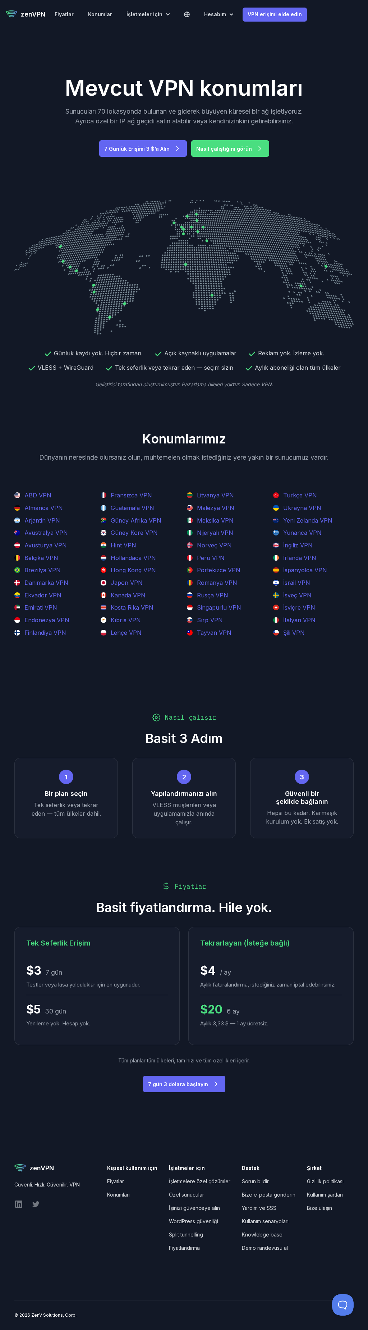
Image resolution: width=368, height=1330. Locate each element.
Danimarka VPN (46, 582)
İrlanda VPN (299, 557)
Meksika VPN (215, 520)
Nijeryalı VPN (215, 532)
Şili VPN (294, 632)
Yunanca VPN (302, 532)
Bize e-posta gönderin (268, 1195)
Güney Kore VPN (134, 532)
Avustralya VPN (46, 532)
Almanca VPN (43, 507)
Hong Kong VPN (133, 570)
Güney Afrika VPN (136, 520)
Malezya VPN (215, 507)
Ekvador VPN (42, 595)
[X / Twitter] (36, 1206)
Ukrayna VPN (302, 507)
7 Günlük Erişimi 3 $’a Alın (137, 149)
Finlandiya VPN (45, 632)
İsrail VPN (296, 582)
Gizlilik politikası (325, 1181)
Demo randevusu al (265, 1248)
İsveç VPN (297, 595)
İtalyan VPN (299, 620)
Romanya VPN (217, 582)
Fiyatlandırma (184, 1248)
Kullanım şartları (325, 1195)
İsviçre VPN (299, 607)
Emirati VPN (40, 607)
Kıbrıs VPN (126, 620)
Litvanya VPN (215, 495)
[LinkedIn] (18, 1206)
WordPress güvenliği (193, 1221)
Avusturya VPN (45, 545)
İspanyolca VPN (305, 570)
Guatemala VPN (132, 507)
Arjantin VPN (42, 520)
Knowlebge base (262, 1234)
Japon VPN (127, 582)
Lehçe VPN (126, 632)
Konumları (118, 1195)
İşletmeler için (144, 14)
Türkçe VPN (300, 495)
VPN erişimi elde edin (275, 14)
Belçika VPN (41, 557)
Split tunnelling (186, 1234)
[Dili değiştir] (187, 14)
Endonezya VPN (46, 620)
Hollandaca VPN (133, 557)
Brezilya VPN (42, 570)
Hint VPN (123, 545)
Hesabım (215, 14)
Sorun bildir (255, 1181)
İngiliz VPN (298, 545)
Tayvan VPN (214, 632)
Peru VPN (211, 557)
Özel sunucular (186, 1195)
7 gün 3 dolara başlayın (178, 1084)
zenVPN (33, 14)
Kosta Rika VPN (132, 607)
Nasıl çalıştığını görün (224, 149)
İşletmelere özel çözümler (199, 1181)
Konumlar (100, 14)
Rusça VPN (212, 595)
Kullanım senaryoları (265, 1221)
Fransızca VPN (131, 495)
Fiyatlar (64, 14)
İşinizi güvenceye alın (194, 1208)
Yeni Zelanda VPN (307, 520)
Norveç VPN (214, 545)
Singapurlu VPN (219, 607)
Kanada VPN (128, 595)
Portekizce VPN (218, 570)
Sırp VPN (210, 620)
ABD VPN (37, 495)
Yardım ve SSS (259, 1208)
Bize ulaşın (319, 1208)
